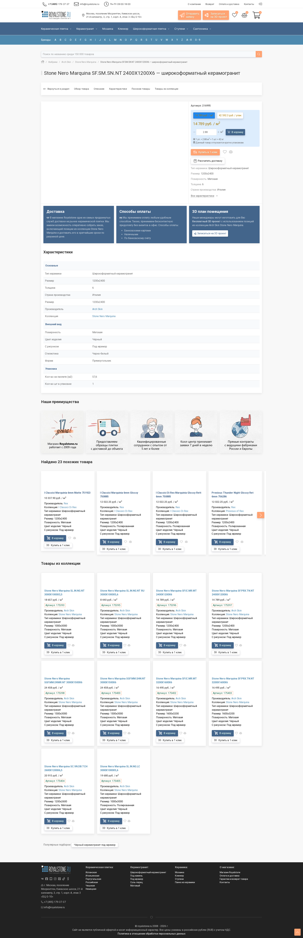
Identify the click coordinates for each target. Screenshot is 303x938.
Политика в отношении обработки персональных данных (151, 933)
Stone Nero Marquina (104, 316)
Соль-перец (136, 882)
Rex (66, 503)
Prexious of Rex (235, 511)
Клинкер (179, 875)
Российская (92, 882)
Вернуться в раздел (58, 88)
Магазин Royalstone (230, 872)
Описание (99, 88)
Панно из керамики (185, 882)
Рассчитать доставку (209, 160)
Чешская (90, 885)
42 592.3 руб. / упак (230, 115)
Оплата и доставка (229, 875)
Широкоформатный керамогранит (148, 872)
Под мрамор (136, 879)
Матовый (135, 885)
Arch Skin (97, 309)
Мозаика (179, 872)
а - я (189, 39)
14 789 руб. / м (204, 115)
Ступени (179, 879)
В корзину (237, 132)
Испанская (91, 872)
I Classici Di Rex (67, 507)
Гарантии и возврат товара (234, 879)
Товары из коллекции (166, 88)
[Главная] (42, 62)
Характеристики (118, 88)
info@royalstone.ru (54, 907)
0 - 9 (197, 39)
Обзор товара (81, 88)
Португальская (93, 879)
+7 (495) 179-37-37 (54, 901)
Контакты (225, 882)
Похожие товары (141, 88)
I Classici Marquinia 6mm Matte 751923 (67, 492)
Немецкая (91, 889)
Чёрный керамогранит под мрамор (95, 844)
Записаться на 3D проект (211, 233)
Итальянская (92, 875)
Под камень (136, 875)
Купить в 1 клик (207, 152)
